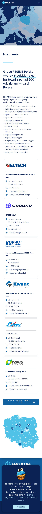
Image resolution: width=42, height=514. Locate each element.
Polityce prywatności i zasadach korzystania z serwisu (21, 498)
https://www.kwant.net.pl (18, 313)
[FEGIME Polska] (7, 2)
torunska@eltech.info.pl (18, 191)
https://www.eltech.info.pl (19, 195)
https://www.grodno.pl (17, 233)
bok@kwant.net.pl (15, 310)
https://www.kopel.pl (17, 273)
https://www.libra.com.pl (18, 351)
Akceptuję (21, 507)
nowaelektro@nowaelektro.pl (20, 386)
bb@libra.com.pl (15, 348)
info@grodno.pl (14, 229)
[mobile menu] (39, 3)
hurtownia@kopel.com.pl (18, 269)
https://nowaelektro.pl (17, 389)
